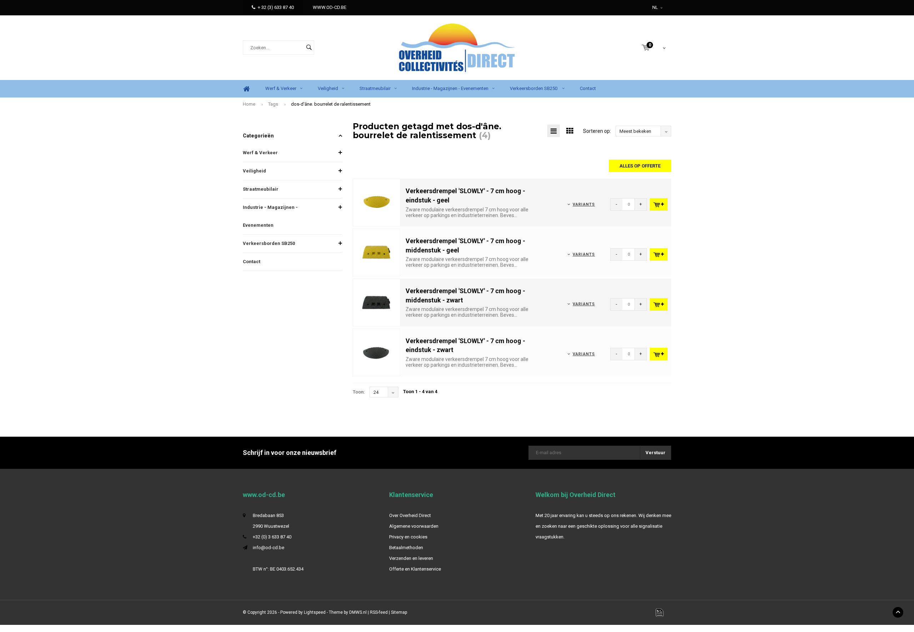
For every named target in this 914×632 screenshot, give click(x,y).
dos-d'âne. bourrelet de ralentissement (331, 104)
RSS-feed (379, 612)
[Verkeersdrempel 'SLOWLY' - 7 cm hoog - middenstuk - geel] (377, 252)
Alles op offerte (640, 166)
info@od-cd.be (268, 547)
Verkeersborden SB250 (534, 88)
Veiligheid (328, 88)
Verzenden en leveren (411, 558)
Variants (584, 204)
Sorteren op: (597, 131)
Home (246, 88)
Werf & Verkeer (280, 88)
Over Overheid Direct (410, 515)
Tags (273, 104)
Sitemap (399, 612)
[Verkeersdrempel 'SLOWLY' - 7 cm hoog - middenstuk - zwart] (377, 302)
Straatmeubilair (375, 88)
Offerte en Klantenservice (415, 569)
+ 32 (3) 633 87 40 (276, 7)
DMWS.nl (358, 612)
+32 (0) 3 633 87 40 (272, 537)
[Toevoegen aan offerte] (659, 204)
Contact (588, 88)
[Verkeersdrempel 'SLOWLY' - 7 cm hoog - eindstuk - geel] (377, 202)
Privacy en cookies (408, 537)
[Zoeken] (308, 47)
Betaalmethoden (406, 547)
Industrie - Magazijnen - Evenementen (450, 88)
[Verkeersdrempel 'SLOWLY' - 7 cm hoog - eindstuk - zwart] (377, 352)
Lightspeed (315, 612)
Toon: (359, 392)
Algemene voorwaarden (413, 526)
